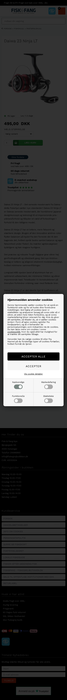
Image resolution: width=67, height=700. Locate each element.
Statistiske (48, 396)
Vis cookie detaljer (33, 374)
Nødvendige (18, 382)
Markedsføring (48, 382)
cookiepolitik (13, 332)
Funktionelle (18, 396)
